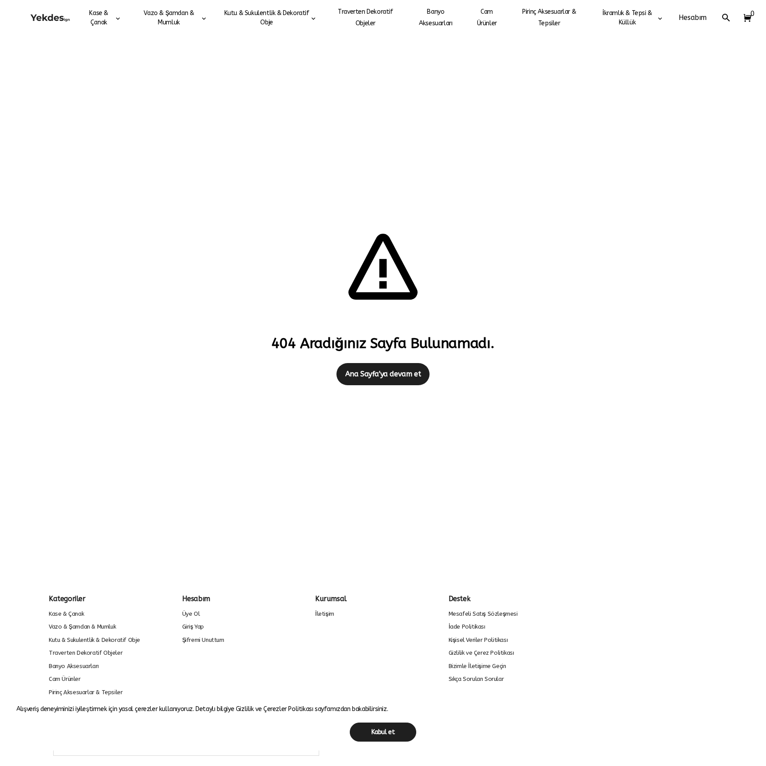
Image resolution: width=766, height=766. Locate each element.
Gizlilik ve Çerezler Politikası (275, 709)
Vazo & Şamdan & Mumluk (169, 17)
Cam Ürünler (487, 17)
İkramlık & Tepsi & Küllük (627, 17)
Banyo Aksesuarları (435, 17)
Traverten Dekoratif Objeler (365, 17)
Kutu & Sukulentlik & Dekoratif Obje (266, 17)
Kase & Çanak (98, 17)
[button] (745, 17)
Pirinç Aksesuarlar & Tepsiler (549, 17)
